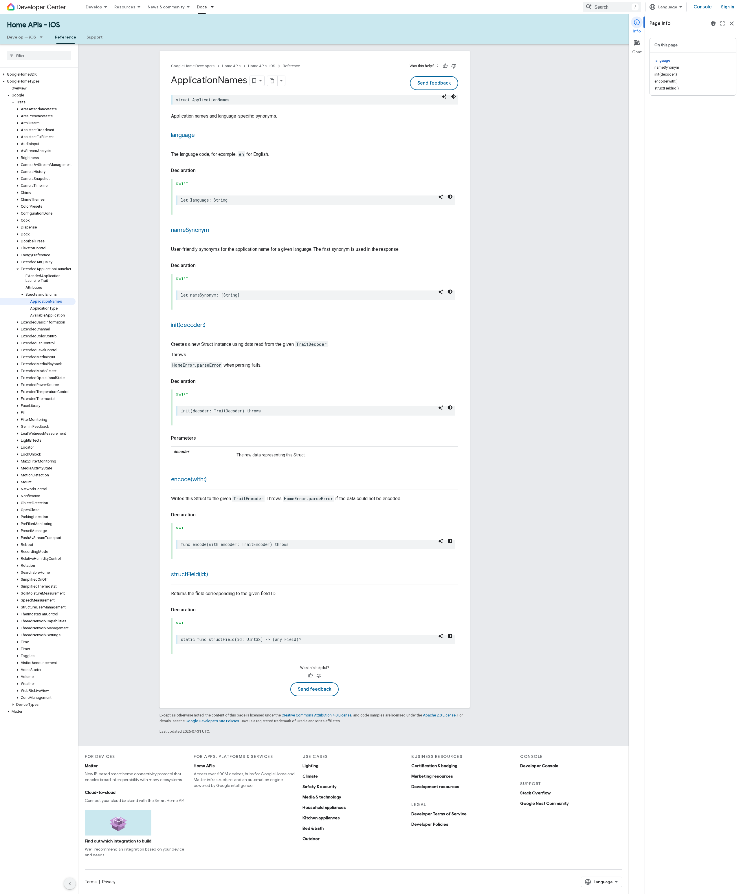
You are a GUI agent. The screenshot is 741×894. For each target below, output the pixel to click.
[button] (38, 74)
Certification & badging (434, 765)
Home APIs (231, 66)
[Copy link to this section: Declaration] (201, 170)
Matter (91, 765)
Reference (65, 37)
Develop (94, 7)
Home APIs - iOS (33, 25)
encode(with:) (189, 479)
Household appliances (324, 807)
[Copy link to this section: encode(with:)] (212, 479)
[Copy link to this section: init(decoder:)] (211, 325)
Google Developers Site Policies (212, 721)
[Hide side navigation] (70, 883)
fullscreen (722, 23)
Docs (202, 7)
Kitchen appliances (321, 817)
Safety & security (319, 786)
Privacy (108, 882)
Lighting (310, 765)
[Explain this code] (444, 96)
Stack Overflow (535, 793)
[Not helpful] (454, 66)
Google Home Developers (192, 66)
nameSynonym (190, 230)
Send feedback (434, 83)
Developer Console (539, 765)
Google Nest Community (544, 803)
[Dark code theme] (453, 96)
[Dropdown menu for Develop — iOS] (43, 37)
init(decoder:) (188, 325)
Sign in (727, 7)
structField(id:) (189, 574)
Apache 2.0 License (439, 715)
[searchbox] (39, 55)
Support (94, 37)
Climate (310, 776)
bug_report (713, 23)
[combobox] (612, 7)
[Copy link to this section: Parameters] (202, 438)
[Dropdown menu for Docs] (214, 7)
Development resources (435, 786)
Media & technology (321, 797)
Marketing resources (432, 776)
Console (703, 7)
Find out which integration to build (118, 841)
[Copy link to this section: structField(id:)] (214, 574)
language (183, 135)
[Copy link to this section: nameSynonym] (215, 230)
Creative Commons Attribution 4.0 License (316, 715)
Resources (124, 7)
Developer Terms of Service (439, 813)
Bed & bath (313, 828)
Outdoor (311, 838)
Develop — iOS (21, 37)
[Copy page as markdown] (272, 81)
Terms (91, 882)
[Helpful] (445, 66)
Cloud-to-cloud (100, 792)
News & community (166, 7)
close (731, 23)
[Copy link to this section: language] (200, 135)
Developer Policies (429, 824)
